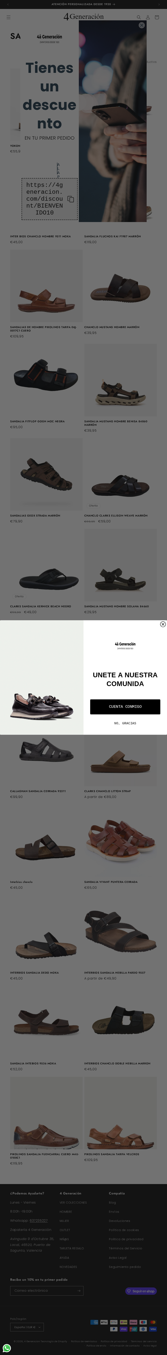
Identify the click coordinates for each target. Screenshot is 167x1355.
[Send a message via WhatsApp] (7, 1348)
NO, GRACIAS (125, 723)
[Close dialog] (163, 624)
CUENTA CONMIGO (125, 707)
